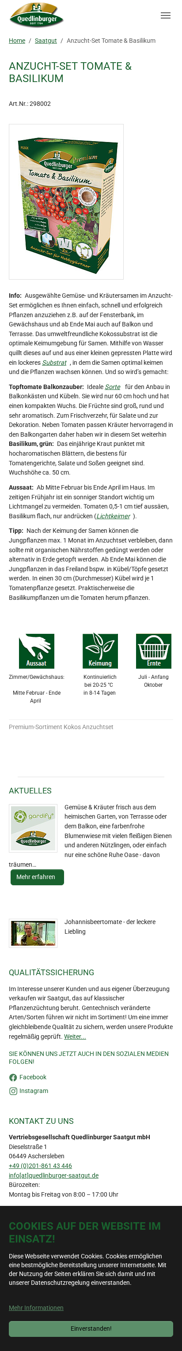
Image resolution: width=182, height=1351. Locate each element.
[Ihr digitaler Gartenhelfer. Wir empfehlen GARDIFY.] (33, 828)
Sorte (112, 387)
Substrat (54, 363)
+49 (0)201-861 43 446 (40, 1166)
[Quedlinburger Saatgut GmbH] (37, 15)
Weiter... (75, 1036)
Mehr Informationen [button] (36, 1308)
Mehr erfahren (36, 877)
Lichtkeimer (112, 516)
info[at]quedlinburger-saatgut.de (54, 1175)
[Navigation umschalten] (165, 15)
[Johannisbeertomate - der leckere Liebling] (33, 933)
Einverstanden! (91, 1328)
